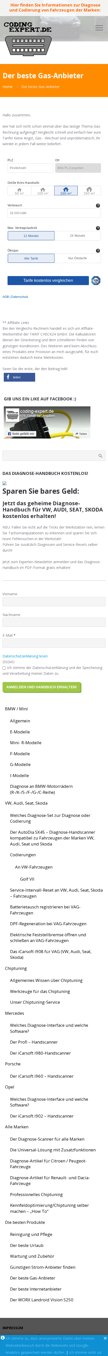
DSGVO (9, 661)
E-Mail (9, 635)
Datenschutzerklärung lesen (25, 656)
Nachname (11, 614)
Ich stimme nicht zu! (85, 1352)
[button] (19, 377)
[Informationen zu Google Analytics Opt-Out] (3, 1338)
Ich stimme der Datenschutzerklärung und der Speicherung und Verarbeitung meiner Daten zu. (52, 670)
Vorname (10, 593)
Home (8, 86)
